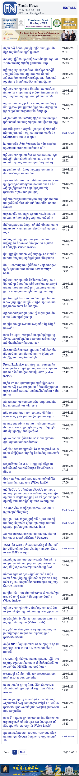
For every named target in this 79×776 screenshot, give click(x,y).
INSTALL (69, 8)
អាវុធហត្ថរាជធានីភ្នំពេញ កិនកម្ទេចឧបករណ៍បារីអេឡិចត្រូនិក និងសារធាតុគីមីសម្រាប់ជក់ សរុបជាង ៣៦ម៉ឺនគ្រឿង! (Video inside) (28, 243)
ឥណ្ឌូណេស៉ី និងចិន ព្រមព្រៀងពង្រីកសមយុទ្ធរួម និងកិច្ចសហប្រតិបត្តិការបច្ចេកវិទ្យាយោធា (29, 50)
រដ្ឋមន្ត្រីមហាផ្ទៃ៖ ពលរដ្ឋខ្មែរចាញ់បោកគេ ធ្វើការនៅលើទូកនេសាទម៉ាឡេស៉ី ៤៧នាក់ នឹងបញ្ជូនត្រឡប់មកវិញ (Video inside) (31, 597)
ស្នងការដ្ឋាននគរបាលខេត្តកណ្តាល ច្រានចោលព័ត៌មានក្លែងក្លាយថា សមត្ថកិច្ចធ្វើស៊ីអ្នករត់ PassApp (29, 536)
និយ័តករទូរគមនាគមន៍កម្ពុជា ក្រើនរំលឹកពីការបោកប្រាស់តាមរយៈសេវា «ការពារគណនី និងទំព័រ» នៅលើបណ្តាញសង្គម (30, 229)
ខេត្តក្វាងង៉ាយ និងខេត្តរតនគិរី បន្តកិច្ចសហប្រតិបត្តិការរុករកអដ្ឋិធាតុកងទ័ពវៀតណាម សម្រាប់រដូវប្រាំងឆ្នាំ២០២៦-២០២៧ (29, 633)
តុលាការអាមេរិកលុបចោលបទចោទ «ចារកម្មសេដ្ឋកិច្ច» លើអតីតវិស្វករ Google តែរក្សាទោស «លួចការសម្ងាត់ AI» (29, 737)
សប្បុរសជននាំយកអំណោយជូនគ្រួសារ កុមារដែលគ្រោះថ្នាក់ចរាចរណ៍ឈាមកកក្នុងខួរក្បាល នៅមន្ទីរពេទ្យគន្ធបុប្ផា (30, 120)
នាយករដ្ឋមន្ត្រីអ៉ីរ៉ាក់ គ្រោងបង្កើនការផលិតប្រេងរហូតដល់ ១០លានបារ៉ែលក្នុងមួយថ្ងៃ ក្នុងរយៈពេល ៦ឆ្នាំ (30, 61)
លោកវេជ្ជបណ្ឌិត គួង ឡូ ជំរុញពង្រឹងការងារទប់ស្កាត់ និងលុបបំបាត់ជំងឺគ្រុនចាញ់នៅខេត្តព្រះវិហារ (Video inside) (28, 689)
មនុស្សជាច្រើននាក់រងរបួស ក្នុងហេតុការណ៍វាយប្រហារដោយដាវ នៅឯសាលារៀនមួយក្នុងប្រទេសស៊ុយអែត (29, 216)
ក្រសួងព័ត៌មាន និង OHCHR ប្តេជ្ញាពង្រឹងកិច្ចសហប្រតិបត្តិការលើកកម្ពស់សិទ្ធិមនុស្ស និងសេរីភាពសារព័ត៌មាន (28, 468)
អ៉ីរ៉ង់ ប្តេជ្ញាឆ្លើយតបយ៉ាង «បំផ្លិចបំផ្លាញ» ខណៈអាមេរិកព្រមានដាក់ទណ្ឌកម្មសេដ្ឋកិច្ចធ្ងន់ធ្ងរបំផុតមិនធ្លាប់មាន (29, 256)
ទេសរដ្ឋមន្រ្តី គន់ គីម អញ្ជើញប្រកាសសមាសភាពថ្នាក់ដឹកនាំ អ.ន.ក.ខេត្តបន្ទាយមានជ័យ (29, 676)
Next (22, 752)
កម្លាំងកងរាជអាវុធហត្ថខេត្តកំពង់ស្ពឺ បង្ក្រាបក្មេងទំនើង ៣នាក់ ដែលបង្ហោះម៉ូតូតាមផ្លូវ (29, 315)
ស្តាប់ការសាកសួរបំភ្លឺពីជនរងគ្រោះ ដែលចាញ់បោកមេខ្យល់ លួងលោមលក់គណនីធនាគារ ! (28, 440)
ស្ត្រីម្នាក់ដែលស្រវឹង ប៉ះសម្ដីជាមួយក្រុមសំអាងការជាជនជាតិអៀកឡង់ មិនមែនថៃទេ (28, 172)
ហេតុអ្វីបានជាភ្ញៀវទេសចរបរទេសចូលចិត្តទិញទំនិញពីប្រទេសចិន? (29, 326)
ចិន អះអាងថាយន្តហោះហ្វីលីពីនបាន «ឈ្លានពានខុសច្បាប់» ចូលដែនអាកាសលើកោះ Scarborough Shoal (29, 269)
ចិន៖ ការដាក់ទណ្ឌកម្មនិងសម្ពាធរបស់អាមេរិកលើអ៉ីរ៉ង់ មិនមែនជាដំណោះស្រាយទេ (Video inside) (29, 481)
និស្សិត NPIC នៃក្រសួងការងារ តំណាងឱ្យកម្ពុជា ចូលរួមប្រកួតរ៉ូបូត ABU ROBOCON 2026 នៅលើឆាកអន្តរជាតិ (31, 648)
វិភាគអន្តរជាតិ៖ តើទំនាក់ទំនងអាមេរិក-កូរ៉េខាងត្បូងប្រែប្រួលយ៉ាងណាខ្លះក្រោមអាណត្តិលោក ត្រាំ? (29, 146)
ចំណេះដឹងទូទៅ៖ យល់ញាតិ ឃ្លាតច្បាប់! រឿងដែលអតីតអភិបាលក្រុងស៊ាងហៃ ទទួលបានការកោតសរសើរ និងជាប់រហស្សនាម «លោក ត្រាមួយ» (30, 133)
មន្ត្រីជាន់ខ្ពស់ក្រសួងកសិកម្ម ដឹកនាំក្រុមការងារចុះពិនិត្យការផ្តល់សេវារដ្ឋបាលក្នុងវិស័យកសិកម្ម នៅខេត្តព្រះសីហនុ (31, 610)
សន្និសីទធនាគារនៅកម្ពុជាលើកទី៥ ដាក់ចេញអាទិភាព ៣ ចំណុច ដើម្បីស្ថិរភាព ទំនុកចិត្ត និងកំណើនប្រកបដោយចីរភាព (31, 453)
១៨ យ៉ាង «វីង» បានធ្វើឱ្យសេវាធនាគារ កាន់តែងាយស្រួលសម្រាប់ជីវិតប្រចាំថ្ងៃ (28, 510)
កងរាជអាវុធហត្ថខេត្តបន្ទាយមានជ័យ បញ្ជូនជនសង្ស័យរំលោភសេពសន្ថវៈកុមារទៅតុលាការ (29, 404)
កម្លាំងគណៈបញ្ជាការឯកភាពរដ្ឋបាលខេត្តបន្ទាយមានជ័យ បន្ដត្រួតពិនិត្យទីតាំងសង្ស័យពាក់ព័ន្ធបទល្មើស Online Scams (30, 203)
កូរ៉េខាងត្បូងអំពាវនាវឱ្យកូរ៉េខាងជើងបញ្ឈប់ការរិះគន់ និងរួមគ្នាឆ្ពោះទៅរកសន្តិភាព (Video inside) (30, 621)
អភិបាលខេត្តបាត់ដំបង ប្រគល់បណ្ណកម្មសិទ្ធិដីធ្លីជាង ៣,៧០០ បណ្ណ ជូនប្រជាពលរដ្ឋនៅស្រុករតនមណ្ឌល (28, 415)
